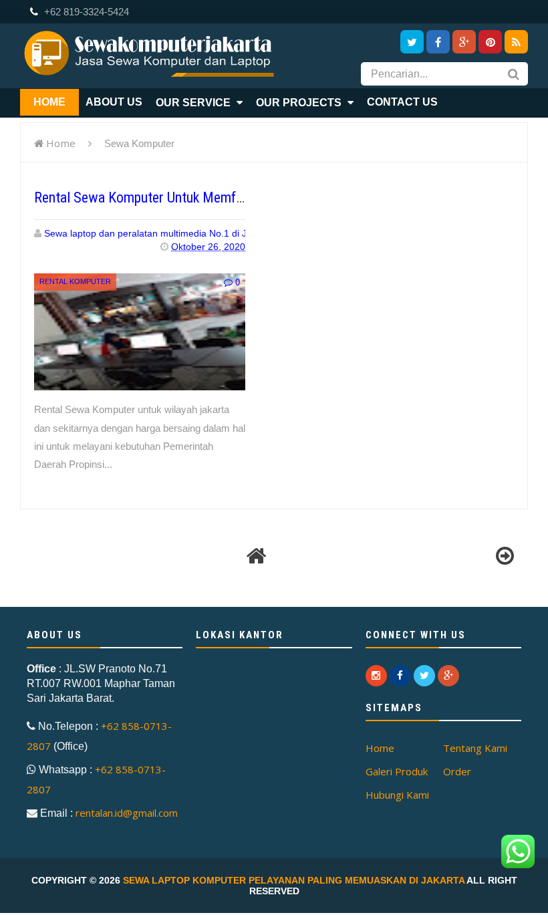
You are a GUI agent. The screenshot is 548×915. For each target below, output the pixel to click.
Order (457, 771)
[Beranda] (256, 556)
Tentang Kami (475, 748)
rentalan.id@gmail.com (127, 812)
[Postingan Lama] (504, 556)
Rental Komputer (75, 281)
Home (61, 143)
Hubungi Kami (397, 794)
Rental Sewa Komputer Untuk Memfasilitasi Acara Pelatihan (204, 197)
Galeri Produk (397, 771)
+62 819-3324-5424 (85, 11)
